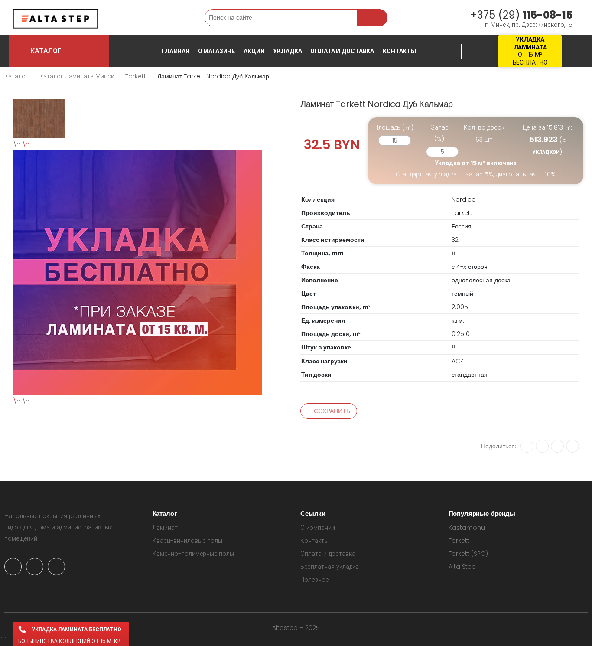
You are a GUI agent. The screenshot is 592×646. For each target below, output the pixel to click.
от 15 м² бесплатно (530, 58)
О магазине (216, 51)
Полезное (314, 579)
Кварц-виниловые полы (187, 540)
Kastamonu (467, 527)
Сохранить (332, 411)
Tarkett (135, 76)
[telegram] (34, 566)
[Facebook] (557, 446)
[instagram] (13, 566)
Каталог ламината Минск (76, 76)
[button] (139, 17)
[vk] (526, 446)
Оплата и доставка (342, 51)
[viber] (56, 566)
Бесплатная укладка (329, 566)
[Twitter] (572, 446)
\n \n (21, 272)
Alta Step (462, 566)
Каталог (16, 76)
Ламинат (165, 527)
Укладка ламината (530, 43)
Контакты (399, 51)
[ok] (542, 446)
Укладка (287, 51)
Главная (175, 51)
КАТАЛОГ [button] (67, 51)
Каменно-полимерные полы (193, 553)
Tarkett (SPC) (468, 553)
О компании (317, 527)
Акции (254, 51)
